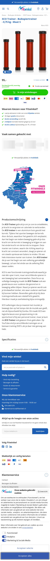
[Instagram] (7, 446)
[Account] (42, 8)
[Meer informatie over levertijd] (29, 86)
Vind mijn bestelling (11, 379)
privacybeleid (27, 527)
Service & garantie (10, 388)
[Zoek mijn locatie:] (34, 9)
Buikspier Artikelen (14, 15)
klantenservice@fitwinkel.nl (15, 408)
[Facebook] (3, 446)
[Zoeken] (8, 8)
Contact (5, 480)
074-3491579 (10, 405)
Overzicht (43, 491)
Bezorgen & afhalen (11, 382)
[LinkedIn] (11, 446)
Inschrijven (40, 431)
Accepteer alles (25, 556)
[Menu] (3, 9)
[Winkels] (38, 8)
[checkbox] (9, 533)
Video (9, 72)
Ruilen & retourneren (11, 385)
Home (4, 15)
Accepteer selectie (25, 548)
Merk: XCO (44, 25)
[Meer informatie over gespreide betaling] (47, 80)
